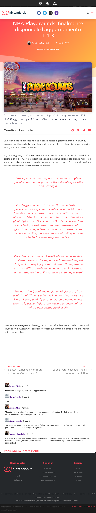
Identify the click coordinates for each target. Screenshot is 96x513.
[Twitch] (56, 13)
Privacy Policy (77, 506)
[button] (88, 13)
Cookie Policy (89, 506)
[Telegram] (45, 13)
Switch (56, 49)
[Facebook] (39, 13)
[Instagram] (51, 13)
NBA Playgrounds (44, 49)
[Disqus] (48, 413)
